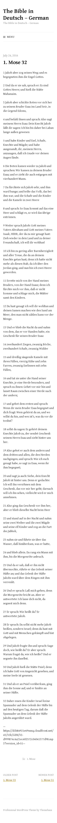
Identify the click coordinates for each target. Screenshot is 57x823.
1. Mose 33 (9, 780)
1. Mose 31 (47, 780)
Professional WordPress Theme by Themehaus (27, 810)
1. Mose (31, 759)
